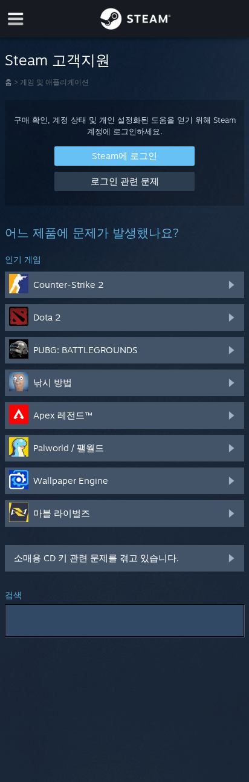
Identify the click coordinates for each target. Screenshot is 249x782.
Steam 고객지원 (57, 60)
